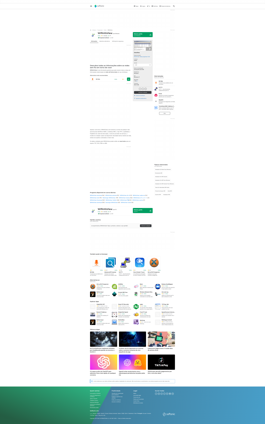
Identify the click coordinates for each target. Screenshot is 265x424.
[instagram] (159, 394)
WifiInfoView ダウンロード (140, 197)
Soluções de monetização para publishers (117, 394)
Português (139, 413)
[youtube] (170, 394)
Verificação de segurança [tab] (117, 41)
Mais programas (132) (145, 56)
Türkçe (96, 415)
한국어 (126, 413)
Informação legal (137, 395)
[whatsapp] (145, 89)
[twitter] (143, 89)
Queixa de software (140, 95)
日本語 (122, 413)
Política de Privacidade (138, 399)
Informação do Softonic (95, 393)
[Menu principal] (91, 6)
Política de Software (116, 400)
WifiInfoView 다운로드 (111, 200)
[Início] (90, 30)
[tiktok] (162, 394)
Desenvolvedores (165, 6)
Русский (145, 413)
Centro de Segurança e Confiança (95, 396)
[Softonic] (99, 6)
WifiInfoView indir (94, 197)
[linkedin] (167, 394)
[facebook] (140, 89)
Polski (135, 413)
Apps (137, 6)
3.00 (136, 65)
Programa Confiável (104, 37)
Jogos (143, 6)
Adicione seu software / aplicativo (95, 405)
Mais (165, 113)
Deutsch (94, 413)
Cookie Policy (136, 401)
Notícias (155, 6)
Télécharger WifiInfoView (109, 197)
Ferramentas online (94, 407)
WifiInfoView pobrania (111, 195)
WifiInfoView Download (96, 200)
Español (102, 413)
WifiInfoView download (96, 195)
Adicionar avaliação (142, 92)
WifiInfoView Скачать (124, 197)
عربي (91, 413)
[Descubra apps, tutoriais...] (174, 6)
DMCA (134, 393)
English (98, 413)
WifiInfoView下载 (124, 200)
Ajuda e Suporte (93, 398)
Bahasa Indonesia (113, 413)
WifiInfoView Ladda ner (139, 195)
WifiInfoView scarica (137, 200)
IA (149, 6)
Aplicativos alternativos (141, 98)
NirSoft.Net (136, 56)
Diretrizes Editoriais (94, 402)
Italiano (119, 413)
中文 (104, 415)
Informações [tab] (94, 41)
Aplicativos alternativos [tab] (104, 41)
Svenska (149, 413)
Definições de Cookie (138, 402)
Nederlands (131, 413)
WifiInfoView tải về (125, 195)
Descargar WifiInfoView (111, 202)
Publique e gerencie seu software (117, 397)
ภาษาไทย (92, 415)
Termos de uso (136, 397)
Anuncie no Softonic (116, 401)
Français (107, 413)
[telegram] (173, 394)
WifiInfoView (108, 33)
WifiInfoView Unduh (126, 202)
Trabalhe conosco (94, 400)
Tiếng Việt (100, 415)
